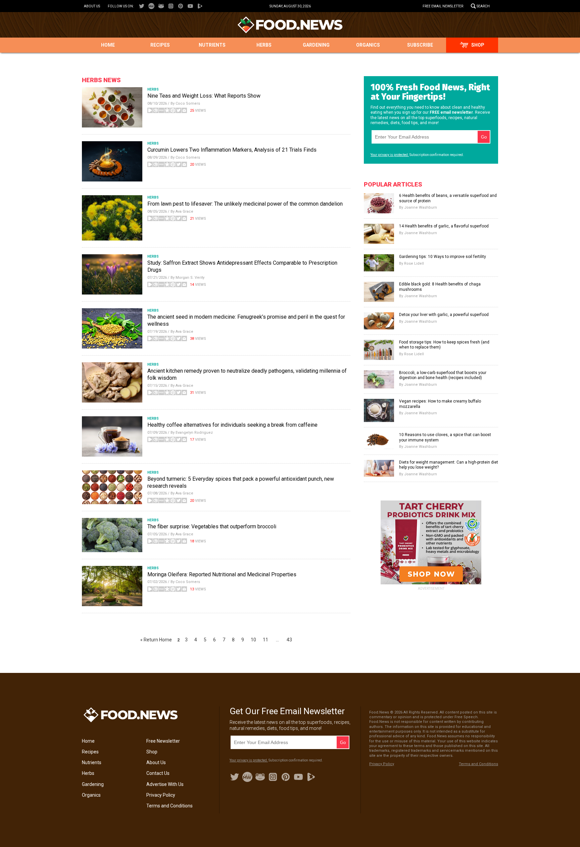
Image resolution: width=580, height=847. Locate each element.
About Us (92, 6)
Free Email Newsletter (443, 6)
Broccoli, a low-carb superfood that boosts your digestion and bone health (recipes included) (442, 375)
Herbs (264, 45)
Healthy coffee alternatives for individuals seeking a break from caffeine (232, 425)
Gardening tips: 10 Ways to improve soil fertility (442, 256)
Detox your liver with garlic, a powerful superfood (444, 314)
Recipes (160, 45)
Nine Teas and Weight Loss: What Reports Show (203, 96)
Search (483, 6)
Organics (368, 45)
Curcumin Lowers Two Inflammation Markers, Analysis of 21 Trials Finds (232, 150)
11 (265, 639)
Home (108, 45)
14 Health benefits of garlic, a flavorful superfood (444, 226)
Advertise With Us (165, 784)
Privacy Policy (160, 795)
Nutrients (212, 45)
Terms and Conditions (169, 805)
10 (253, 639)
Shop (477, 45)
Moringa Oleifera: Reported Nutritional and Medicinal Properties (221, 574)
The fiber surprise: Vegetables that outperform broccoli (211, 526)
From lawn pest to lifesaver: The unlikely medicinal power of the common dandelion (245, 204)
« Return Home (156, 639)
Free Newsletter (163, 741)
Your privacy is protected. (390, 155)
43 (289, 639)
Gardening (316, 45)
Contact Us (158, 773)
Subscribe (420, 45)
